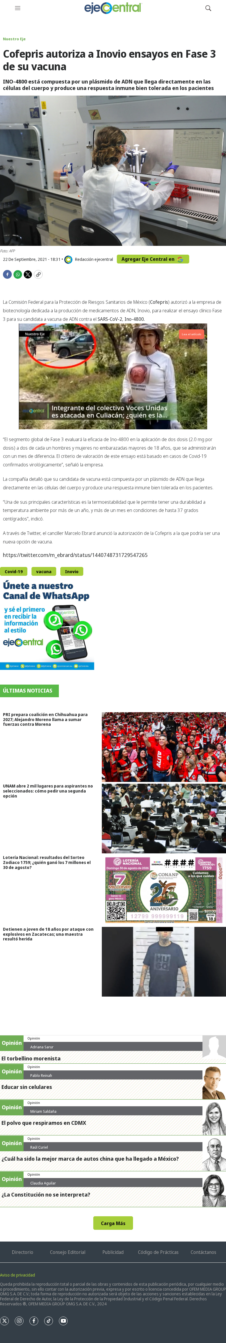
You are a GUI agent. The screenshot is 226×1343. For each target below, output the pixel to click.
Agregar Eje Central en (149, 259)
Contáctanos (203, 1252)
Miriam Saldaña (43, 1111)
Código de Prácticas (158, 1252)
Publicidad (113, 1252)
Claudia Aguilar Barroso (43, 1185)
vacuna (43, 571)
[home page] (113, 8)
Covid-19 (14, 571)
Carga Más (113, 1223)
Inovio (72, 571)
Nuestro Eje (14, 38)
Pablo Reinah (41, 1075)
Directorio (22, 1252)
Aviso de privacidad (17, 1275)
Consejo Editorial (67, 1252)
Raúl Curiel (39, 1147)
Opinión (33, 1038)
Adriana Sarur (42, 1047)
